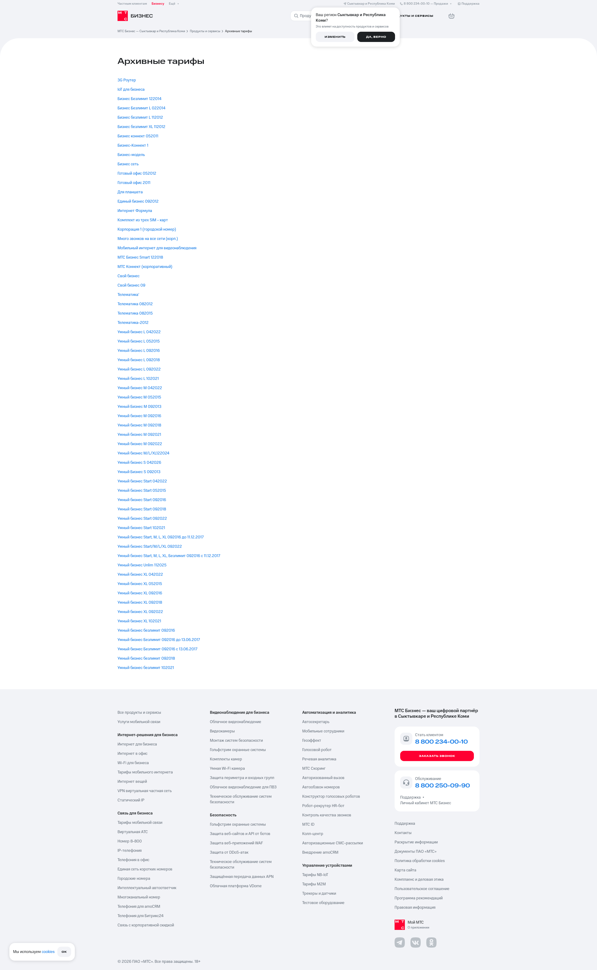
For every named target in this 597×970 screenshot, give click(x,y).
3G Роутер (127, 80)
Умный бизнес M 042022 (140, 388)
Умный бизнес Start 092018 (142, 509)
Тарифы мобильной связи (140, 822)
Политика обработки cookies (420, 861)
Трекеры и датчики (319, 893)
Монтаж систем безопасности (236, 740)
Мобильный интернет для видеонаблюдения (157, 248)
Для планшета (130, 192)
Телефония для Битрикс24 (140, 916)
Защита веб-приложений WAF (236, 843)
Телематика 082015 (135, 313)
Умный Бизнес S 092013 (139, 472)
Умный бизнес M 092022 (140, 444)
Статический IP (131, 800)
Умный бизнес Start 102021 (141, 528)
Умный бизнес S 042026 (139, 462)
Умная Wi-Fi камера (227, 768)
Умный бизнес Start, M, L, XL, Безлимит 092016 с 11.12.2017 (169, 556)
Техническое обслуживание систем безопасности (241, 799)
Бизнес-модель (131, 155)
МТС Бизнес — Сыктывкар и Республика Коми (151, 31)
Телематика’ (128, 295)
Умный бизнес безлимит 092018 (146, 658)
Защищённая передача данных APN (242, 877)
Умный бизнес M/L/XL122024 (143, 453)
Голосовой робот (317, 750)
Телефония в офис (133, 860)
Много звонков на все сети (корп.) (148, 239)
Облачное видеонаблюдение (235, 722)
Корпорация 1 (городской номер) (147, 229)
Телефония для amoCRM (139, 906)
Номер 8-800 (130, 841)
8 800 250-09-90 (442, 786)
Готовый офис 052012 (137, 173)
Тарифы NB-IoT (315, 875)
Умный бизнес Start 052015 (142, 490)
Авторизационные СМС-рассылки (332, 843)
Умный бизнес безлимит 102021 (146, 668)
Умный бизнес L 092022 (139, 369)
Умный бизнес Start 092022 (142, 518)
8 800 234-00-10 (426, 3)
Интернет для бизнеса (137, 744)
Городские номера (134, 878)
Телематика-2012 (133, 323)
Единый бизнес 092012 (138, 201)
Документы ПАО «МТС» (416, 851)
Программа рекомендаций (419, 898)
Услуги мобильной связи (139, 722)
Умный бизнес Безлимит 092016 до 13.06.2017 (159, 640)
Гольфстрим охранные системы (238, 750)
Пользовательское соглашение (422, 889)
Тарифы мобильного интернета (145, 772)
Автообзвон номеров (321, 787)
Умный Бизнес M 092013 (139, 406)
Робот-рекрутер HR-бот (323, 806)
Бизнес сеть (128, 164)
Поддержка (411, 797)
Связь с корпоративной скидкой (146, 925)
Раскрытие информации (416, 842)
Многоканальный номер (139, 897)
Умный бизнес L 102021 (138, 378)
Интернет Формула (135, 211)
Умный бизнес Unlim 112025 (142, 565)
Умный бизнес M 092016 (139, 416)
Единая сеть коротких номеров (145, 869)
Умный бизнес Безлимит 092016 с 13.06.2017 (157, 649)
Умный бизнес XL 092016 (140, 593)
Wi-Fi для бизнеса (133, 763)
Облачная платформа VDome (236, 886)
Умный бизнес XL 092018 (140, 602)
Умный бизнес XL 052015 (140, 584)
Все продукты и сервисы (139, 712)
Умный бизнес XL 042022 (140, 574)
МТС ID (308, 824)
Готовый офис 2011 (134, 183)
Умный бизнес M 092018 (139, 425)
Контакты (403, 833)
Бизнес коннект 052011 (138, 136)
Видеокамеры (222, 731)
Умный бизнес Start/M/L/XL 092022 (150, 546)
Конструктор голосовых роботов (331, 796)
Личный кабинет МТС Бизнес (425, 803)
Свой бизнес (128, 276)
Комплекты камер (226, 759)
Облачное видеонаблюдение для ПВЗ (243, 787)
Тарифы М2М (314, 884)
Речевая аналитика (319, 759)
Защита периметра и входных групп (242, 778)
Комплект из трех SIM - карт (143, 220)
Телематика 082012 (135, 304)
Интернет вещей (132, 781)
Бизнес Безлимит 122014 (139, 99)
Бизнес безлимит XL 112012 (141, 127)
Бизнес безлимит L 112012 (140, 117)
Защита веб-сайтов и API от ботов (240, 834)
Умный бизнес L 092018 (139, 360)
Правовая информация (415, 907)
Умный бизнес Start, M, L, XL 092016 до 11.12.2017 (161, 537)
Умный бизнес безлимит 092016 (146, 630)
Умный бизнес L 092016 (139, 350)
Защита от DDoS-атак (229, 852)
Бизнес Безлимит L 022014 (141, 108)
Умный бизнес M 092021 (139, 434)
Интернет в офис (132, 753)
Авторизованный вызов (323, 778)
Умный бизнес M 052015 (139, 397)
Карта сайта (405, 870)
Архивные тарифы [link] (238, 31)
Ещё (172, 3)
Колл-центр (312, 834)
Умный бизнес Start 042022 (142, 481)
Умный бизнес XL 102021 (139, 621)
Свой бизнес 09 (131, 285)
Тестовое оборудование (323, 903)
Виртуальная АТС (133, 832)
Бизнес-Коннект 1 (133, 145)
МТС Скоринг (314, 768)
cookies (48, 952)
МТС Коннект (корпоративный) (145, 267)
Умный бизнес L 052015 (139, 341)
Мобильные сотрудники (323, 731)
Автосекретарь (315, 722)
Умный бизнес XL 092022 (140, 612)
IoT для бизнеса (131, 89)
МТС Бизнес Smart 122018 (140, 257)
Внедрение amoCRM (320, 852)
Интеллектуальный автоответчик (147, 888)
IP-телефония (130, 850)
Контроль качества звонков (326, 815)
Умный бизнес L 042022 (139, 332)
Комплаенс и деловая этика (419, 879)
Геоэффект (311, 740)
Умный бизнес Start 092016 (142, 500)
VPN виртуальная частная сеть (145, 791)
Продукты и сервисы (205, 31)
